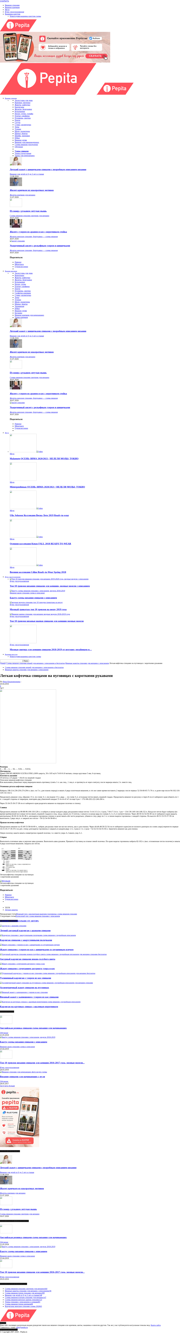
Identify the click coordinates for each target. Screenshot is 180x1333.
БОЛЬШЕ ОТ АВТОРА (28, 921)
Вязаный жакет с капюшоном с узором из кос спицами (29, 997)
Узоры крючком (21, 317)
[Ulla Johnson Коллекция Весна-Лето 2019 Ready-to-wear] (26, 508)
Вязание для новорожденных (27, 142)
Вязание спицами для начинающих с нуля (22, 1076)
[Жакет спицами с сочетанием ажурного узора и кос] (22, 964)
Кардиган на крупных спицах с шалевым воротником (29, 1006)
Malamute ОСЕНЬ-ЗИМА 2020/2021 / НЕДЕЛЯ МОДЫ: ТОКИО (44, 458)
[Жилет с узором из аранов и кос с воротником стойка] (16, 227)
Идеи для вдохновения (14, 12)
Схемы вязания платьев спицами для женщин (25, 1297)
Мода (7, 10)
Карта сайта (156, 1325)
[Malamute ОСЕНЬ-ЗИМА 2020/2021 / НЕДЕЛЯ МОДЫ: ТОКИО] (26, 452)
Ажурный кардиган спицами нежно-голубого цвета (27, 959)
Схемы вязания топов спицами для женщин (25, 1293)
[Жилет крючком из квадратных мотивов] (16, 185)
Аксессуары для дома (24, 100)
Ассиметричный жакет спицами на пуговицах (24, 987)
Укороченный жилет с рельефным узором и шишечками (40, 245)
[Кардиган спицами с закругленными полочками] (38, 935)
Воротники (19, 275)
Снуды (17, 122)
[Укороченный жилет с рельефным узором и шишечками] (17, 241)
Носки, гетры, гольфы (24, 114)
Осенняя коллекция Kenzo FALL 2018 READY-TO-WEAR (40, 543)
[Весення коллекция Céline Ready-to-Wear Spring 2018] (26, 565)
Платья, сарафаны (22, 116)
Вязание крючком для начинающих (29, 315)
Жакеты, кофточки (22, 105)
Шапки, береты (21, 133)
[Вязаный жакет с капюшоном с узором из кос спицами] (24, 992)
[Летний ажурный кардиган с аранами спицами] (13, 926)
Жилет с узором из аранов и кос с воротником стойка (38, 231)
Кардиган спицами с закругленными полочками (26, 940)
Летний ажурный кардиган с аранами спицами (25, 930)
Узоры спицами (22, 151)
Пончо (17, 120)
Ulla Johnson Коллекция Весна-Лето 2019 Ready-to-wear (39, 515)
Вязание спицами (12, 5)
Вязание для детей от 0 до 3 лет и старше (27, 174)
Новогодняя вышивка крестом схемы (25, 16)
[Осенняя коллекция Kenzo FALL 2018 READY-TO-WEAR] (26, 537)
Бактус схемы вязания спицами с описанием (33, 597)
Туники (18, 129)
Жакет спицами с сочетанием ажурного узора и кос (27, 968)
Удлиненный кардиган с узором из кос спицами (25, 978)
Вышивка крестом (12, 14)
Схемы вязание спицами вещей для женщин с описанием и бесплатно (34, 667)
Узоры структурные (23, 153)
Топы (17, 127)
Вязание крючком (12, 7)
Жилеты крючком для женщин (22, 195)
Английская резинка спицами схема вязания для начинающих (33, 1028)
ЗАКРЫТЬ (4, 1)
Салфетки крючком (23, 293)
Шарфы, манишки (22, 136)
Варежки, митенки (22, 103)
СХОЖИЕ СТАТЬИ (9, 921)
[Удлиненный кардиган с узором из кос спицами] (47, 973)
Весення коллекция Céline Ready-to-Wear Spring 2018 (38, 572)
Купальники (20, 111)
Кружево (18, 313)
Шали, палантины (22, 131)
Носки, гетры (20, 284)
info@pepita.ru (22, 1327)
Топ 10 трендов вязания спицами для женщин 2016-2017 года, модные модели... (42, 1062)
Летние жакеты (11, 910)
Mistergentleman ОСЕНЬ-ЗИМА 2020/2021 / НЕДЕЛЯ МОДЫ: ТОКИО (47, 487)
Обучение (19, 147)
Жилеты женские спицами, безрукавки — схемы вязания (34, 236)
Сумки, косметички (23, 125)
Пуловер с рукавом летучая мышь (28, 211)
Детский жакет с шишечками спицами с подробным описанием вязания (48, 169)
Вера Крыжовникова (11, 682)
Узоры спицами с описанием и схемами (22, 1302)
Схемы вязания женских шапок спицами (23, 1300)
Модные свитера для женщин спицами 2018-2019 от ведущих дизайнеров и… (51, 649)
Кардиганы (19, 107)
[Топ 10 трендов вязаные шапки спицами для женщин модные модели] (40, 614)
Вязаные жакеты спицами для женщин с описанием (26, 670)
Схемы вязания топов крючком (19, 1304)
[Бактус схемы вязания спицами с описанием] (37, 591)
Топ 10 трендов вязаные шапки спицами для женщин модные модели (47, 621)
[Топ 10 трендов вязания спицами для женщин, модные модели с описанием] (49, 579)
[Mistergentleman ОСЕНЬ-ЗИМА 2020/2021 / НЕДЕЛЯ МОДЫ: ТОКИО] (23, 480)
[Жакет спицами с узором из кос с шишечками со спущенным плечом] (30, 945)
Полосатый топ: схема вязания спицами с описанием (37, 916)
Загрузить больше (7, 1086)
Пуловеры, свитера (23, 118)
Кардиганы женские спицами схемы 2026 (23, 1306)
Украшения (19, 306)
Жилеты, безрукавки (23, 109)
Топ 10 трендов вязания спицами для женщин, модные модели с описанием (50, 586)
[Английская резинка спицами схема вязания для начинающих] (6, 1023)
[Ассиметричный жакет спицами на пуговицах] (46, 983)
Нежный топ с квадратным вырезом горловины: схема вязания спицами (46, 914)
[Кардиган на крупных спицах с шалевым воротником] (40, 1002)
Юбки (17, 138)
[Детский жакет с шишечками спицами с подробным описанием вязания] (16, 165)
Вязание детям (21, 140)
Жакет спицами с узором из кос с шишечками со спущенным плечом (36, 949)
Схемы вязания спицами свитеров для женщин (29, 216)
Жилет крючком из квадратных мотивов (32, 190)
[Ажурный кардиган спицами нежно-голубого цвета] (53, 954)
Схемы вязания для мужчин (26, 145)
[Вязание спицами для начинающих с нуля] (23, 1072)
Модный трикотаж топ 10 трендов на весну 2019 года (38, 609)
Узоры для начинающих (25, 156)
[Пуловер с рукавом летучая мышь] (16, 206)
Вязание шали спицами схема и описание (27, 593)
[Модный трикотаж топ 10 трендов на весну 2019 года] (36, 602)
